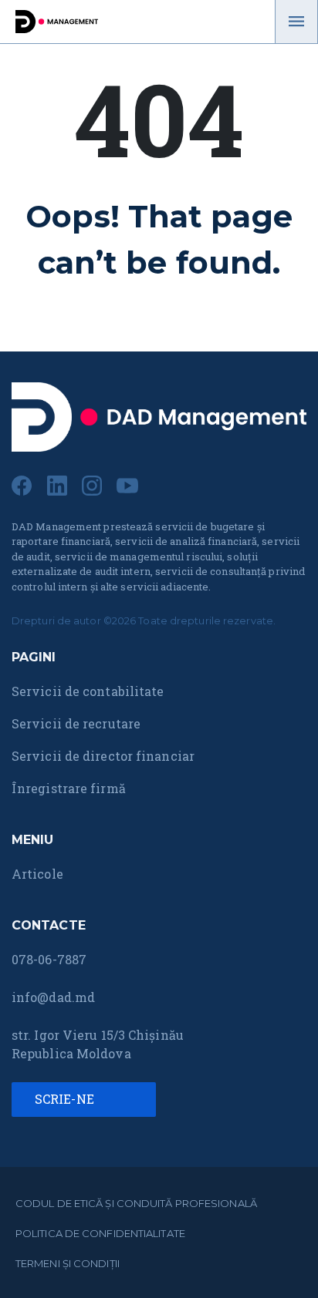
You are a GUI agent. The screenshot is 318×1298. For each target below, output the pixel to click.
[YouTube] (127, 484)
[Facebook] (22, 484)
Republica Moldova (71, 1053)
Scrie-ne (66, 1099)
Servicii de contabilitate (88, 691)
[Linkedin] (57, 484)
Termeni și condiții (67, 1263)
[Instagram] (92, 484)
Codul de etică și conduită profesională (136, 1203)
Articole (37, 874)
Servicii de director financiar (103, 756)
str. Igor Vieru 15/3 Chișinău (98, 1035)
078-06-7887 (49, 959)
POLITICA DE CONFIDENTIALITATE (100, 1233)
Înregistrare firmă (69, 788)
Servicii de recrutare (76, 723)
